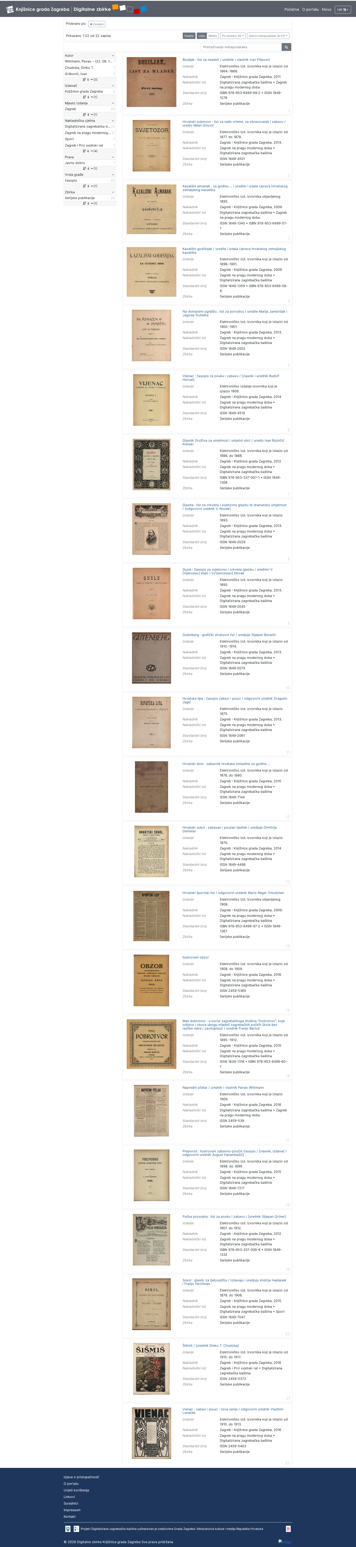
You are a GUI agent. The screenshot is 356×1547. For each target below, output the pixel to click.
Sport (280, 1311)
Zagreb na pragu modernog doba (246, 148)
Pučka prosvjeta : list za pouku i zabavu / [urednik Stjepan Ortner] (234, 1217)
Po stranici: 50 (231, 36)
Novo (326, 9)
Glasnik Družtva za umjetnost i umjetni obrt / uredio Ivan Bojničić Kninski (233, 442)
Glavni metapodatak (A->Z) (267, 36)
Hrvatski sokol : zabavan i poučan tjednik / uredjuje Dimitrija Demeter (230, 829)
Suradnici (71, 1503)
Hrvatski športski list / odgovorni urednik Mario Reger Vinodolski (233, 893)
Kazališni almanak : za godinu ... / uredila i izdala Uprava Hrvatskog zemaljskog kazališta (235, 188)
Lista (202, 36)
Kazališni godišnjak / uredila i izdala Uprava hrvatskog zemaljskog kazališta (234, 250)
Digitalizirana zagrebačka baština (246, 82)
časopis (97, 24)
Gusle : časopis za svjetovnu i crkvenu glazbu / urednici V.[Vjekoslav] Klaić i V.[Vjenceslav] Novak (228, 571)
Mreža (212, 36)
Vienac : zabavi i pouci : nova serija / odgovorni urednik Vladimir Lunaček (233, 1411)
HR (340, 10)
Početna (292, 9)
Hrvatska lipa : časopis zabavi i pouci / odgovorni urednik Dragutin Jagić (235, 700)
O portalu (310, 9)
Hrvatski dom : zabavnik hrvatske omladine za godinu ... (226, 764)
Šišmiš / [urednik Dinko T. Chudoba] (211, 1346)
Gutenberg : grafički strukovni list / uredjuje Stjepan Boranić (229, 635)
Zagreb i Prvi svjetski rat (239, 1368)
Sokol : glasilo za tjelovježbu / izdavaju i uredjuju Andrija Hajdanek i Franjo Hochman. (234, 1282)
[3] (95, 79)
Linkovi (69, 1497)
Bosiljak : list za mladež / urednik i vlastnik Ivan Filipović (226, 60)
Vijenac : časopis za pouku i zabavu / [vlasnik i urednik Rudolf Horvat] (231, 377)
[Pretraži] (286, 47)
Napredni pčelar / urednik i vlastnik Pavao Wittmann (223, 1088)
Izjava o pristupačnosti (81, 1477)
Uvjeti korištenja (76, 1490)
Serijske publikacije (235, 103)
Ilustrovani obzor (196, 957)
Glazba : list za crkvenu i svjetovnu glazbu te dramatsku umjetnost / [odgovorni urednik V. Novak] (235, 506)
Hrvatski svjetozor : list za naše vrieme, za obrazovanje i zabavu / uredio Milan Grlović (234, 123)
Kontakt (70, 1516)
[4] (95, 151)
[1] (95, 97)
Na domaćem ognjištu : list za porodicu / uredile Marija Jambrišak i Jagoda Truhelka (235, 313)
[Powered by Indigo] (285, 1542)
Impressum (72, 1510)
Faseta (189, 36)
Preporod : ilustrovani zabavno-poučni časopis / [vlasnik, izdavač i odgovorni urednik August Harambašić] (235, 1153)
